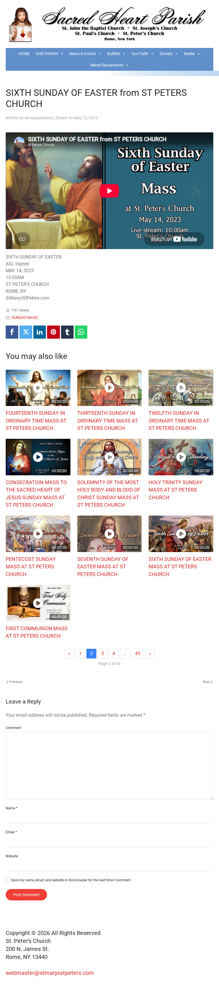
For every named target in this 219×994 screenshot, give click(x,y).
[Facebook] (12, 332)
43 (137, 653)
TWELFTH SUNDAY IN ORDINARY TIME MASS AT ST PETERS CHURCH (179, 420)
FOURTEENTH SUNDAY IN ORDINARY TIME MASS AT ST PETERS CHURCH (36, 420)
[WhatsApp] (81, 332)
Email (11, 832)
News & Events (83, 53)
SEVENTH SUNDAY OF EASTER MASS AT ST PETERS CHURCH (102, 566)
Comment (13, 728)
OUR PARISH (47, 53)
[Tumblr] (67, 332)
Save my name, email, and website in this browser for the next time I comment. (70, 880)
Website (12, 856)
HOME (24, 53)
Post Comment (26, 894)
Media (189, 53)
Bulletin (113, 53)
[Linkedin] (39, 332)
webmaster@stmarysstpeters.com (50, 972)
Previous (15, 682)
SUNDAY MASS (24, 317)
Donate (166, 53)
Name (11, 808)
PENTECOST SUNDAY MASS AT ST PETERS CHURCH (31, 566)
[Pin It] (53, 332)
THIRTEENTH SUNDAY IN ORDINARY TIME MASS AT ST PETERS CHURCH (107, 420)
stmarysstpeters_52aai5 (46, 118)
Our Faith (140, 53)
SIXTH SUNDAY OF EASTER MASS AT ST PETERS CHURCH (180, 566)
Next (207, 682)
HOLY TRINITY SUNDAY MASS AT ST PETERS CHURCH (175, 490)
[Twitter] (25, 332)
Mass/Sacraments (106, 65)
